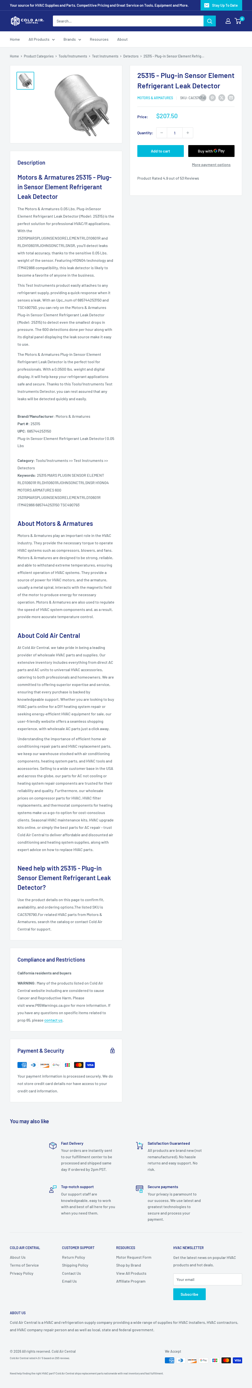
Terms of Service (24, 1265)
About (122, 39)
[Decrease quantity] (162, 133)
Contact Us (71, 1273)
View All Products (131, 1273)
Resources (99, 39)
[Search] (210, 21)
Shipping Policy (75, 1265)
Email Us (69, 1281)
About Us (18, 1257)
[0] (238, 21)
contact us (53, 1020)
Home (15, 39)
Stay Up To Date (225, 5)
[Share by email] (231, 97)
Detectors (131, 56)
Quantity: (145, 132)
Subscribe (189, 1294)
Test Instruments (105, 56)
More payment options (211, 164)
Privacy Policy (21, 1273)
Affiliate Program (130, 1281)
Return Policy (73, 1257)
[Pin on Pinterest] (212, 97)
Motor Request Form (133, 1257)
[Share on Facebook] (203, 97)
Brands (69, 39)
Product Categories (39, 56)
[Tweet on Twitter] (221, 97)
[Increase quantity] (188, 133)
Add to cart (160, 151)
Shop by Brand (128, 1265)
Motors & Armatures (155, 98)
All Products (39, 39)
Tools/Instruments (73, 56)
